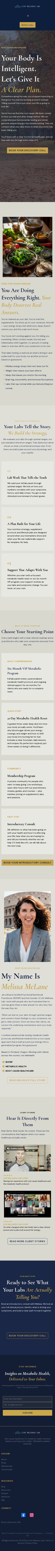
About (4, 1459)
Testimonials (6, 1469)
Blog (3, 1486)
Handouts (5, 1496)
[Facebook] (23, 1515)
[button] (27, 16)
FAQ (3, 1500)
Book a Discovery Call (10, 1522)
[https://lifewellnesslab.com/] (27, 6)
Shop (3, 1463)
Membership (6, 1466)
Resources (5, 1490)
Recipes (4, 1493)
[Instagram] (32, 1515)
